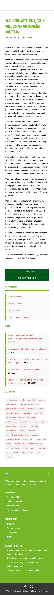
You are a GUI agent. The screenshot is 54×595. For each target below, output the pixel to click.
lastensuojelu (11, 417)
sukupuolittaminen (13, 439)
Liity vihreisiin (14, 310)
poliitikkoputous (12, 426)
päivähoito (34, 426)
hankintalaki (24, 404)
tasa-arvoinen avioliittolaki (32, 444)
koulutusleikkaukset (13, 413)
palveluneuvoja (11, 422)
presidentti (24, 426)
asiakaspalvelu (11, 400)
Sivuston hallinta (40, 591)
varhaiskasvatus (12, 452)
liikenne (21, 417)
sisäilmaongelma (31, 435)
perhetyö (37, 422)
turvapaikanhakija (12, 448)
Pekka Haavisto (25, 422)
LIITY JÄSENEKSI (27, 271)
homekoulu (35, 404)
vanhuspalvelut (27, 448)
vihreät (23, 452)
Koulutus (40, 409)
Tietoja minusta (14, 528)
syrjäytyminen (41, 439)
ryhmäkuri (31, 431)
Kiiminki (22, 409)
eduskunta (31, 400)
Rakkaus (22, 431)
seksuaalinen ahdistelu (14, 435)
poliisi (44, 422)
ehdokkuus (41, 400)
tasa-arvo (17, 444)
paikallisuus (30, 417)
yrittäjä (30, 452)
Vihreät (9, 591)
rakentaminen (11, 431)
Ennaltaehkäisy (11, 404)
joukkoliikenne (11, 409)
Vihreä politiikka (15, 297)
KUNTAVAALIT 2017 (27, 278)
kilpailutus (31, 409)
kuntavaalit (27, 413)
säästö (8, 444)
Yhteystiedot (12, 532)
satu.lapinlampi (11, 38)
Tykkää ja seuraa (15, 303)
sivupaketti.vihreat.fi (23, 591)
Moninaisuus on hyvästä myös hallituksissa (27, 349)
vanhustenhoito (41, 448)
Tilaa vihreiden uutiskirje (18, 317)
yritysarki (9, 457)
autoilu (22, 400)
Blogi (30, 38)
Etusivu (10, 524)
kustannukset (38, 413)
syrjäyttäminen (27, 439)
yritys (38, 452)
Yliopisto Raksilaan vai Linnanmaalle (24, 369)
